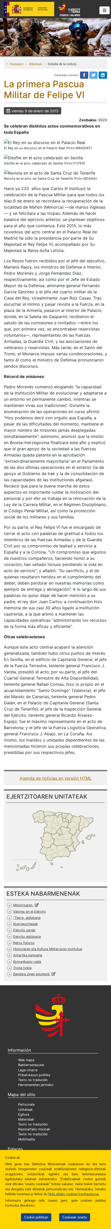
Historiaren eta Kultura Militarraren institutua (47, 949)
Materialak (26, 1119)
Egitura (23, 1114)
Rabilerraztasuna (31, 1065)
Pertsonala (26, 1104)
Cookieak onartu (74, 1217)
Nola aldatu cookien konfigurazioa (73, 1194)
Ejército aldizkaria (27, 937)
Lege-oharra (27, 1070)
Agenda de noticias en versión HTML (56, 778)
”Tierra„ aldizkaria (27, 918)
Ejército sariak (24, 930)
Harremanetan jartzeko (35, 1085)
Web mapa (26, 1060)
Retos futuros (24, 943)
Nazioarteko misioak (34, 1129)
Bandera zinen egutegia (31, 974)
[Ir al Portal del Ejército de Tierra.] (55, 36)
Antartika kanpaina (27, 955)
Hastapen (16, 64)
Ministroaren (23, 905)
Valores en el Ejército (29, 911)
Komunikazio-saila (27, 962)
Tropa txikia (22, 968)
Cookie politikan (36, 1217)
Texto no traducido (33, 1080)
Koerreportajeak (25, 924)
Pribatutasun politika (34, 1075)
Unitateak (25, 1110)
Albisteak (35, 64)
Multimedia (26, 1139)
